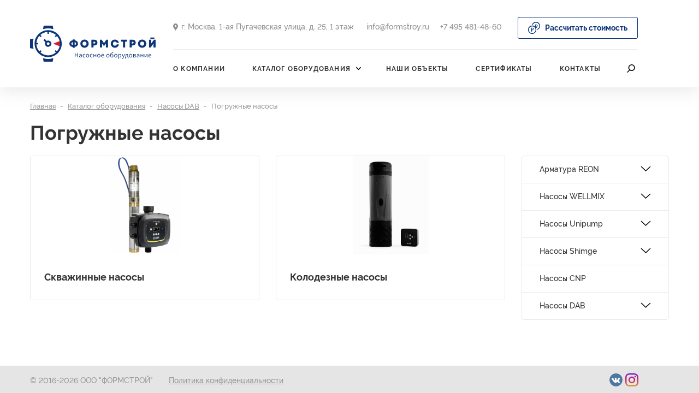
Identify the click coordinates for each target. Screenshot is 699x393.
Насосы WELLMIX (572, 196)
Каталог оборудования (301, 69)
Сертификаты (504, 69)
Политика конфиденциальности (226, 380)
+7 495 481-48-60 (471, 26)
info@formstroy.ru (397, 26)
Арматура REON (569, 169)
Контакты (580, 69)
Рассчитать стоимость (586, 27)
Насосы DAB (562, 305)
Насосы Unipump (571, 223)
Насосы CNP (563, 278)
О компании (199, 69)
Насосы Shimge (568, 251)
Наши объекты (417, 69)
